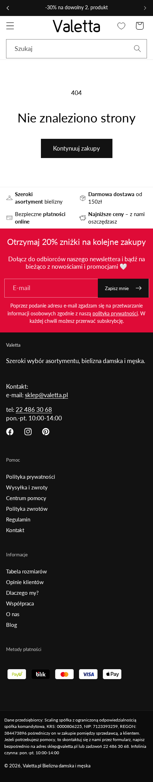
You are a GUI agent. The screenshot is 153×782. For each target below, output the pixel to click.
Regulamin (18, 519)
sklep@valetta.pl (46, 395)
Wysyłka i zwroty (27, 487)
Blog (11, 624)
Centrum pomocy (26, 498)
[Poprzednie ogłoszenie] (8, 8)
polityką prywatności (115, 313)
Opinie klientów (25, 582)
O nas (13, 614)
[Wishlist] (121, 26)
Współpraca (20, 603)
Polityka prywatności (30, 476)
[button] (10, 26)
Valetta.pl (32, 765)
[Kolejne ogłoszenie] (145, 8)
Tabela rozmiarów (26, 571)
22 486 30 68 (34, 409)
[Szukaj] (137, 49)
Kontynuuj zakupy (76, 148)
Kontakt (15, 530)
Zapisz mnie (117, 288)
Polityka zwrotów (27, 508)
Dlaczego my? (22, 592)
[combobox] (76, 49)
